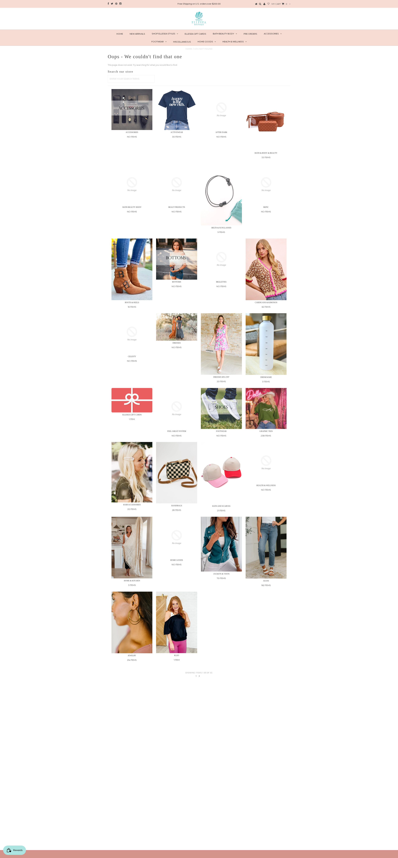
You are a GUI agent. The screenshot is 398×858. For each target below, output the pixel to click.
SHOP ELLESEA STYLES (163, 33)
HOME (119, 34)
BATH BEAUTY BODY (223, 33)
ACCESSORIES (271, 33)
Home (189, 49)
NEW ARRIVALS (137, 34)
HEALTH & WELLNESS (233, 41)
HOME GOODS (205, 41)
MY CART (279, 4)
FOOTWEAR (157, 41)
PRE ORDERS (250, 34)
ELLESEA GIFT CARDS (195, 34)
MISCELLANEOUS (182, 41)
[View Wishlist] (268, 4)
